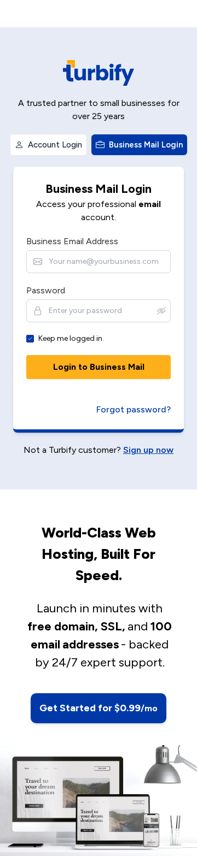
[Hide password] (161, 311)
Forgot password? (133, 409)
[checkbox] (30, 339)
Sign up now (148, 450)
